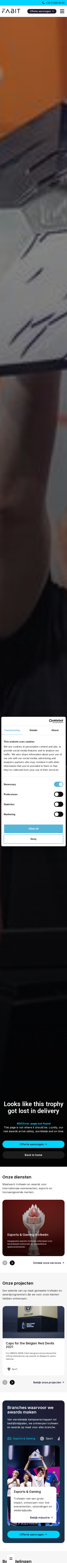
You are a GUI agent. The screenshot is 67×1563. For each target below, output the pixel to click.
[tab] (21, 1439)
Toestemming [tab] (12, 730)
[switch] (58, 794)
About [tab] (55, 730)
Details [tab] (34, 730)
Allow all (33, 828)
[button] (4, 1262)
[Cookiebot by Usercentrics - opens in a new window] (49, 721)
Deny (33, 839)
